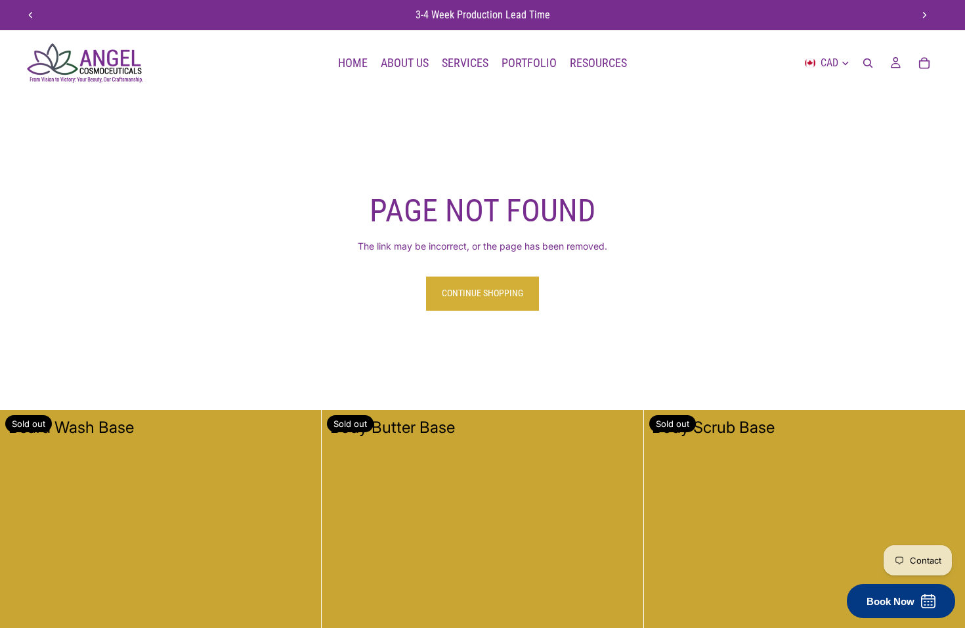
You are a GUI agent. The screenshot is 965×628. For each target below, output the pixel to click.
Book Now (890, 601)
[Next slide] (924, 15)
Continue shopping (482, 293)
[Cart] (924, 63)
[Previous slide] (30, 15)
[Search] (867, 63)
